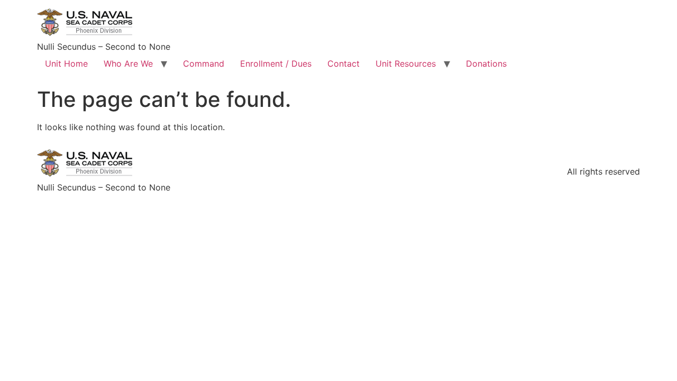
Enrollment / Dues (276, 63)
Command (203, 63)
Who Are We (128, 63)
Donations (486, 63)
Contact (343, 63)
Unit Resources (406, 63)
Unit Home (66, 63)
